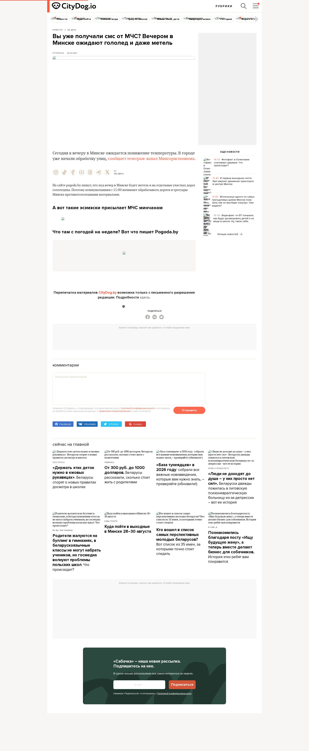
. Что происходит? (77, 552)
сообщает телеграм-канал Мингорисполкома (151, 158)
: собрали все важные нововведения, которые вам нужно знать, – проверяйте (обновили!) (180, 474)
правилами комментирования (114, 411)
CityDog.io (58, 53)
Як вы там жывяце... (63, 530)
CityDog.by (108, 292)
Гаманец (109, 462)
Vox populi (59, 462)
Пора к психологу (218, 468)
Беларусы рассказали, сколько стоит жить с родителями (127, 475)
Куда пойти (110, 521)
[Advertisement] (227, 62)
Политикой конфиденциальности (174, 693)
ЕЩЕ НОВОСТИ (230, 151)
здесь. (145, 297)
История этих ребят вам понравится (231, 547)
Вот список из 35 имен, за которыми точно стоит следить (178, 541)
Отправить (189, 410)
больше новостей (228, 234)
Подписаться (182, 684)
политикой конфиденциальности (138, 408)
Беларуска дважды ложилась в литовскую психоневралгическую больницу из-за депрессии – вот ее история (231, 488)
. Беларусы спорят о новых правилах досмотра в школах (74, 477)
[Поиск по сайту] (244, 6)
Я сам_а (212, 527)
